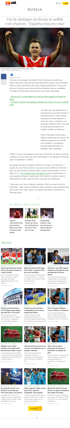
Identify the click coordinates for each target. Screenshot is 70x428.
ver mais (34, 408)
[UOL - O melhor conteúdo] (10, 3)
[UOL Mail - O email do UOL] (57, 3)
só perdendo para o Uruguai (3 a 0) (35, 173)
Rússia (35, 10)
